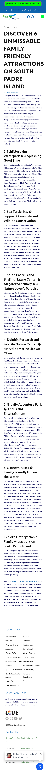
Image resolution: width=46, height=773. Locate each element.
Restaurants (28, 661)
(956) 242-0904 (27, 748)
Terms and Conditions (27, 675)
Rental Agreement (12, 685)
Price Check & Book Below (23, 3)
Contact (26, 640)
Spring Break (28, 649)
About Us (9, 649)
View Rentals (10, 636)
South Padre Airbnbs (31, 665)
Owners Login (28, 657)
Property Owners (12, 645)
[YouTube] (16, 718)
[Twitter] (21, 718)
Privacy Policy (28, 670)
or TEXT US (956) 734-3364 (23, 9)
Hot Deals (9, 640)
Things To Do (10, 653)
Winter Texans (29, 653)
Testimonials (28, 645)
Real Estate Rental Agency (12, 675)
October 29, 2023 (11, 27)
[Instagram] (32, 17)
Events (26, 636)
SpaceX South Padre (13, 670)
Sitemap (8, 665)
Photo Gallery (10, 681)
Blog (25, 681)
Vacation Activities (11, 93)
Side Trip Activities (13, 657)
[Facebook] (28, 17)
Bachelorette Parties (13, 661)
